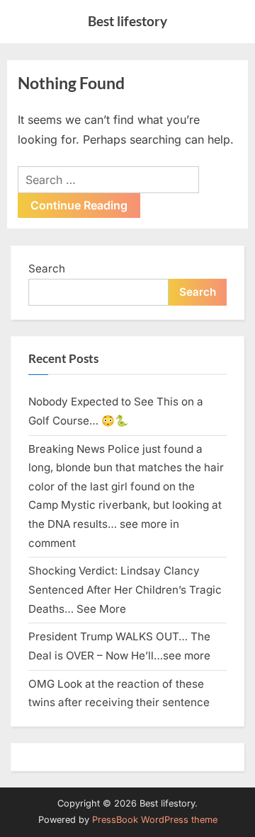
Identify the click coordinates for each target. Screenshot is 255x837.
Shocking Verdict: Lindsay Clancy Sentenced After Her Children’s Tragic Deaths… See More (125, 589)
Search (46, 268)
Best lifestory (127, 21)
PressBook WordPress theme (154, 819)
